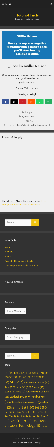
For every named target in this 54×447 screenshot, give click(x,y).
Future (31, 391)
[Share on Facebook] (5, 101)
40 (45, 373)
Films (20, 391)
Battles (18, 388)
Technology (30, 426)
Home (16, 438)
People (28, 112)
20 (26, 373)
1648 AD (8, 256)
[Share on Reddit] (31, 101)
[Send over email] (48, 101)
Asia (10, 387)
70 (27, 377)
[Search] (35, 222)
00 (9, 373)
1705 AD (9, 252)
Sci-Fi (16, 407)
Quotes (26, 116)
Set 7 (10, 416)
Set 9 (34, 416)
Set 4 (21, 412)
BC (26, 387)
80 (36, 377)
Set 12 (28, 421)
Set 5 (30, 412)
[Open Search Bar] (51, 4)
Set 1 (33, 116)
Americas (41, 382)
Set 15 (39, 421)
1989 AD (29, 121)
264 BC (8, 248)
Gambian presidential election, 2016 (21, 265)
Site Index (26, 438)
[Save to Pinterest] (22, 101)
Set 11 (15, 421)
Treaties (45, 426)
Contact (36, 438)
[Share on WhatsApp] (40, 101)
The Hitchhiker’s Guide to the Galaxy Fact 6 (28, 125)
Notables (20, 402)
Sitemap (37, 443)
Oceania (32, 403)
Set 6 (42, 412)
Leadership (18, 396)
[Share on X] (14, 101)
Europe (37, 387)
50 (9, 377)
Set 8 (22, 416)
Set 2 (40, 407)
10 (18, 373)
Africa (29, 382)
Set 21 (14, 426)
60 (18, 377)
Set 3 (10, 412)
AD (16, 382)
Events (10, 391)
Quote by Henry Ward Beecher (19, 261)
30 (35, 373)
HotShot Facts (27, 15)
